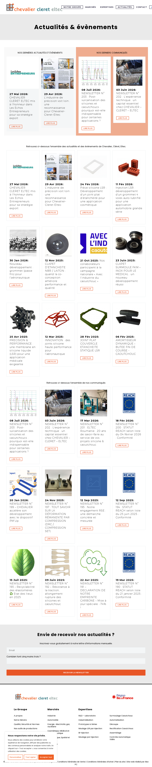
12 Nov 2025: (55, 274)
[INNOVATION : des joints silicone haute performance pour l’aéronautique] (58, 319)
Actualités (125, 7)
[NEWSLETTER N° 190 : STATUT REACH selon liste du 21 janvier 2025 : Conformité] (129, 562)
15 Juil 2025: (22, 588)
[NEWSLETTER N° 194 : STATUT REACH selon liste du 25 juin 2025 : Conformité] (129, 482)
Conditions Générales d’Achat (100, 761)
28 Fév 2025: (90, 343)
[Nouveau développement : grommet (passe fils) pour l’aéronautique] (23, 243)
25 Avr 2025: (23, 350)
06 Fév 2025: (126, 345)
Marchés (90, 7)
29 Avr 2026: (57, 104)
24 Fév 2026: (93, 194)
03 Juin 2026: (128, 100)
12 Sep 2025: (93, 510)
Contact (141, 7)
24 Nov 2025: (57, 516)
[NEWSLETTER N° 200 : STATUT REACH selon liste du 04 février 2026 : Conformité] (129, 403)
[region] (31, 747)
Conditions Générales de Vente (71, 761)
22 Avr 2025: (93, 593)
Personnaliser (15, 757)
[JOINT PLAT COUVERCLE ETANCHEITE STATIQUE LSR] (93, 319)
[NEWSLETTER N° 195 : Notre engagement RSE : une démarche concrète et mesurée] (93, 482)
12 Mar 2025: (58, 345)
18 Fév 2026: (128, 429)
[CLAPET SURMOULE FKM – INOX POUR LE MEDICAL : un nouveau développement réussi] (129, 243)
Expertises (107, 7)
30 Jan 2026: (21, 269)
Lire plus (15, 127)
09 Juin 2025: (57, 592)
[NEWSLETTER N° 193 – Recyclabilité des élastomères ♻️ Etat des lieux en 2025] (23, 562)
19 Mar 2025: (129, 588)
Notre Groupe (72, 7)
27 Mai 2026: (22, 106)
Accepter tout (46, 757)
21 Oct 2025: (92, 271)
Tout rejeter (31, 757)
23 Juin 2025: (128, 272)
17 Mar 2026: (93, 432)
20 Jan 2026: (21, 510)
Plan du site (120, 761)
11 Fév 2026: (129, 198)
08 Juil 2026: (93, 105)
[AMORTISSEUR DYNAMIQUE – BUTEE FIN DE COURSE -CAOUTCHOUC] (129, 319)
